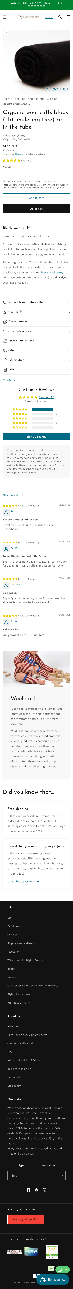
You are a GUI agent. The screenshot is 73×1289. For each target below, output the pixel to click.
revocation (13, 951)
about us (12, 1026)
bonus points (15, 1077)
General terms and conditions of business (32, 985)
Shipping (19, 154)
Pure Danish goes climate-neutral (27, 1034)
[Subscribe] (61, 1175)
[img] (21, 505)
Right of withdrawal (19, 994)
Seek (10, 917)
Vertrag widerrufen (18, 1002)
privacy (11, 977)
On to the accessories (21, 881)
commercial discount (20, 1043)
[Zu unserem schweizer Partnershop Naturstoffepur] (14, 1252)
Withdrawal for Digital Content (26, 960)
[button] (5, 17)
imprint (11, 968)
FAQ (9, 1051)
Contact (12, 934)
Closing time (15, 1085)
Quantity (8, 167)
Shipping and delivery (20, 943)
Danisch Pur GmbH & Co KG (31, 1282)
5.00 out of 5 (46, 397)
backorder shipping (19, 1068)
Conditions (14, 926)
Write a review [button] (36, 437)
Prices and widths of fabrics (24, 1060)
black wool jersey (52, 272)
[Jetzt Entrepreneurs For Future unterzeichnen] (31, 1256)
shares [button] (11, 379)
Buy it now (36, 208)
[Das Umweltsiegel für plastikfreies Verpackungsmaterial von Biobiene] (52, 1257)
